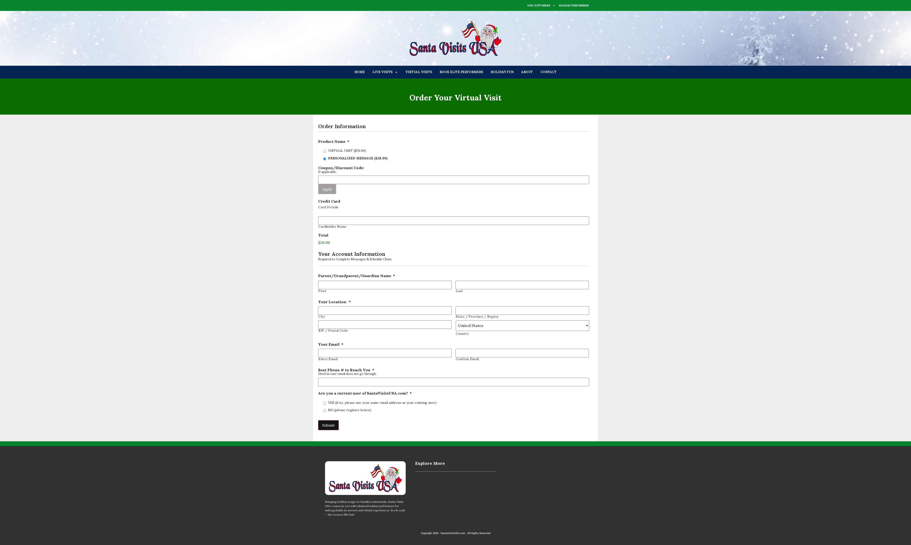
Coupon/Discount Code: (341, 167)
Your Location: (334, 301)
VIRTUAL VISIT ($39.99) (347, 151)
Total (323, 235)
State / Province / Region (477, 316)
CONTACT (548, 72)
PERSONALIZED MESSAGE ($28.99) (358, 158)
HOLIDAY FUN (502, 72)
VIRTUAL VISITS (418, 72)
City (321, 316)
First (322, 291)
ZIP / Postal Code (333, 330)
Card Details (328, 207)
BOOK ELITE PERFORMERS (461, 72)
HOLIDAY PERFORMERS (574, 5)
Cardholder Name (332, 226)
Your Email (330, 344)
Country (462, 333)
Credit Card (329, 201)
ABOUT (527, 72)
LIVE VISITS (382, 72)
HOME (359, 72)
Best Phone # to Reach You (346, 370)
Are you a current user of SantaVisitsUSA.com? (365, 393)
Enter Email (328, 359)
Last (459, 291)
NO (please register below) (349, 410)
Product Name (333, 141)
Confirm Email (467, 359)
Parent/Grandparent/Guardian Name (356, 275)
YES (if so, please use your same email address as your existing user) (382, 403)
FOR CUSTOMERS (538, 5)
